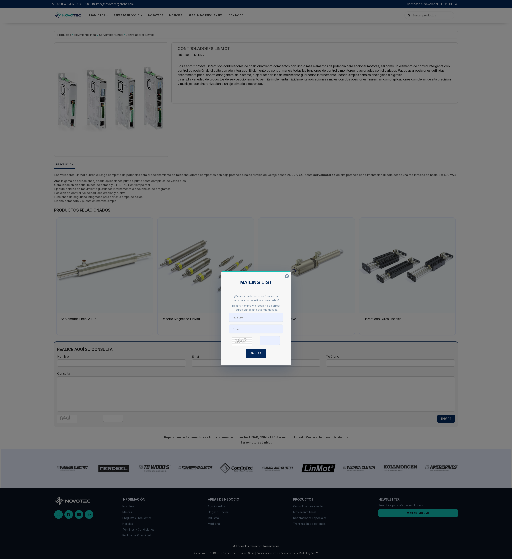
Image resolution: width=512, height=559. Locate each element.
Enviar (256, 353)
